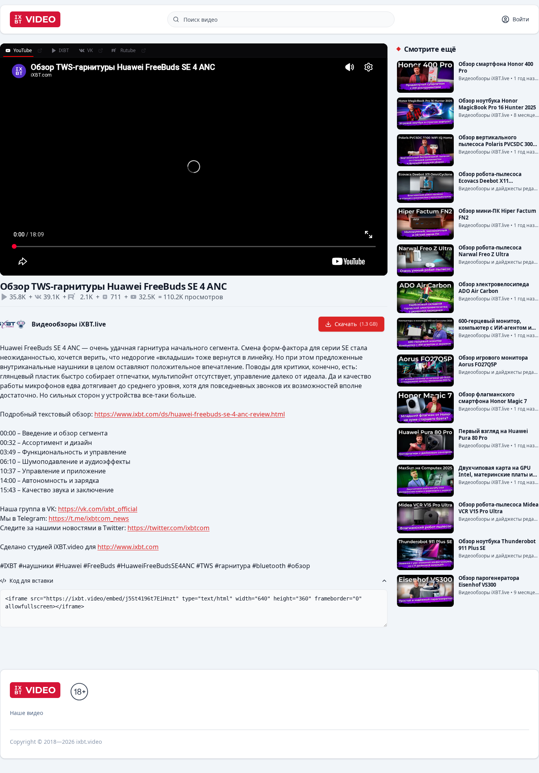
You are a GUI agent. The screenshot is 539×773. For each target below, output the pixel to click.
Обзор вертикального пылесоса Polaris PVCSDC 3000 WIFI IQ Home (497, 144)
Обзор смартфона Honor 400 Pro (496, 67)
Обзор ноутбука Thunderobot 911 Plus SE (497, 545)
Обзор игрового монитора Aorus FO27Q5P (493, 361)
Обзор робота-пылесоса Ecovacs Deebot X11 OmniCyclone (490, 181)
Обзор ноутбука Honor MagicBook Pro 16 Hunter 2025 (497, 104)
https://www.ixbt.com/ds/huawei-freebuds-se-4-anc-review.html (189, 414)
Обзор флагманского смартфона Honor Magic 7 (493, 398)
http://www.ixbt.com (128, 546)
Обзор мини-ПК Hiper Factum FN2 (497, 214)
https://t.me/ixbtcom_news (89, 518)
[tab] (18, 50)
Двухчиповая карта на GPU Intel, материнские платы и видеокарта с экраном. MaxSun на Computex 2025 (496, 478)
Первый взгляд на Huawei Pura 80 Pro (493, 434)
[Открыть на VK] (100, 50)
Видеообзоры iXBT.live (69, 324)
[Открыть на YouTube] (40, 50)
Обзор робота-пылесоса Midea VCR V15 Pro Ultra (499, 508)
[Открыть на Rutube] (143, 50)
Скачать (356, 324)
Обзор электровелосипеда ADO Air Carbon (494, 288)
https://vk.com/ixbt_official (97, 509)
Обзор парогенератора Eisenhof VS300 (489, 581)
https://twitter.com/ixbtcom (168, 527)
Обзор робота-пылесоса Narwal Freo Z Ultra (490, 251)
